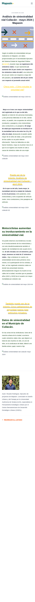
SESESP (6, 64)
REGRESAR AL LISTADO (13, 420)
